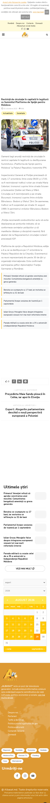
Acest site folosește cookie (14, 2)
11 (13, 624)
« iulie (8, 649)
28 (31, 636)
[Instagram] (25, 775)
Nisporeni (6, 750)
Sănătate (43, 750)
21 (31, 630)
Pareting (36, 755)
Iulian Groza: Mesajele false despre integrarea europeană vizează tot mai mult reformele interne (25, 313)
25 (13, 636)
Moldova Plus (8, 755)
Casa (5, 761)
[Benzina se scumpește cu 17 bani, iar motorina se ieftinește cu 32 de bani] (40, 514)
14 (31, 624)
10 (7, 624)
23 (43, 630)
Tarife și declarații (16, 720)
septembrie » (38, 649)
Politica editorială (16, 727)
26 (19, 636)
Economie (31, 750)
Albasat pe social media (26, 26)
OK (47, 12)
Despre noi (20, 23)
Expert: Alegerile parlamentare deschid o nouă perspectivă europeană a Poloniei (25, 412)
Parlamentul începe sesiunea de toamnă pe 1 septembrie (23, 302)
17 (7, 630)
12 (19, 624)
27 (25, 636)
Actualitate (8, 113)
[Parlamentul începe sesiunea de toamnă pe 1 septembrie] (40, 527)
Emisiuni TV (23, 755)
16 (43, 624)
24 (7, 636)
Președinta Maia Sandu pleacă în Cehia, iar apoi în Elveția (25, 395)
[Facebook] (17, 775)
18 (13, 630)
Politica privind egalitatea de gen (23, 723)
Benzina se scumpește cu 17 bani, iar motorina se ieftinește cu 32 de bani (25, 291)
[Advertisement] (25, 68)
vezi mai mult (38, 12)
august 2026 (25, 600)
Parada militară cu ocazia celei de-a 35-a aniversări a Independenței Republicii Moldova (25, 324)
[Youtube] (33, 775)
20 (25, 630)
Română (11, 23)
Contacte (29, 23)
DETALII (25, 17)
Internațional (16, 761)
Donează (39, 23)
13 (25, 624)
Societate (21, 113)
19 (19, 630)
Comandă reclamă (16, 731)
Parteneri (12, 716)
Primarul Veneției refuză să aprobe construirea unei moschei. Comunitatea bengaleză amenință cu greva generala (25, 279)
